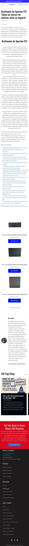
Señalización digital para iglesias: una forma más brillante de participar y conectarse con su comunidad (14, 149)
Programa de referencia (8, 531)
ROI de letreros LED (7, 512)
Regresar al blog (15, 307)
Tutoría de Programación (8, 515)
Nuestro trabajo (6, 525)
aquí (26, 206)
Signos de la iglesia (7, 473)
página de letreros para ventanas (13, 133)
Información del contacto (8, 497)
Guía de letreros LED (7, 519)
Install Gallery (6, 509)
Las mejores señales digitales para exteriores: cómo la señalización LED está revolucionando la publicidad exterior (14, 182)
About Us (5, 485)
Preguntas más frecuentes (9, 528)
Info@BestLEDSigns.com (9, 453)
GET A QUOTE (21, 4)
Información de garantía (8, 534)
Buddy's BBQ (21, 139)
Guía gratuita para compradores (10, 522)
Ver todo (26, 374)
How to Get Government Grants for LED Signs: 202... (13, 397)
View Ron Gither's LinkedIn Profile (16, 363)
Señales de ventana (7, 467)
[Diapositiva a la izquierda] (11, 417)
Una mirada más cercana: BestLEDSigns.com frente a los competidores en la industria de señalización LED (14, 192)
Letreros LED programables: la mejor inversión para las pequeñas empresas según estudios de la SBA (14, 197)
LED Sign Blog (6, 488)
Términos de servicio (7, 494)
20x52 (23, 61)
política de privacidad (7, 491)
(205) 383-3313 (6, 455)
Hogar (4, 506)
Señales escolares (7, 476)
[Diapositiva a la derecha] (17, 417)
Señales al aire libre (7, 470)
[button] (2, 4)
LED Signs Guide (14, 444)
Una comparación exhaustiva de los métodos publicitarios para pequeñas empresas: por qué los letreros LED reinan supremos (14, 158)
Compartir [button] (4, 24)
